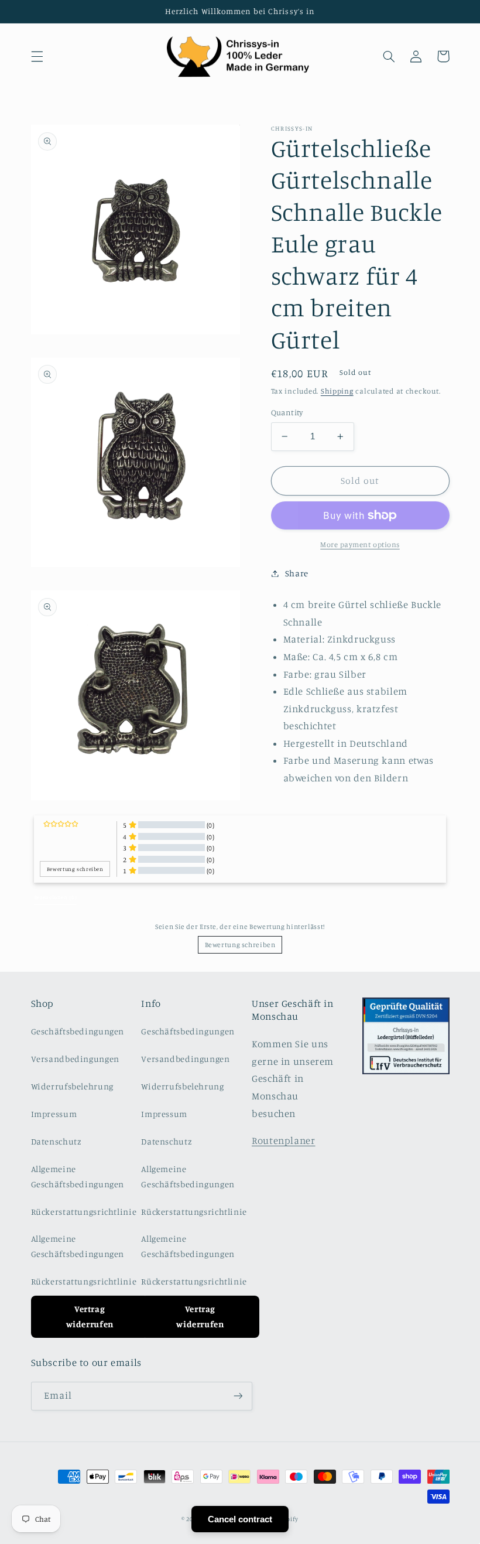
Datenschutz (56, 1141)
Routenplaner (284, 1140)
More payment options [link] (360, 544)
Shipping (337, 391)
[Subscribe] (237, 1396)
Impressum (54, 1114)
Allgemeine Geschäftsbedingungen (78, 1176)
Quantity (287, 412)
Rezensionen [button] (55, 897)
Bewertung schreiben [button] (75, 869)
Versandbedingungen (75, 1059)
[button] (36, 56)
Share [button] (296, 573)
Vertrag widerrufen (90, 1316)
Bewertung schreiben (240, 944)
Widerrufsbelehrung (72, 1086)
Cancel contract (240, 1519)
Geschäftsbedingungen (78, 1031)
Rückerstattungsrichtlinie (84, 1212)
